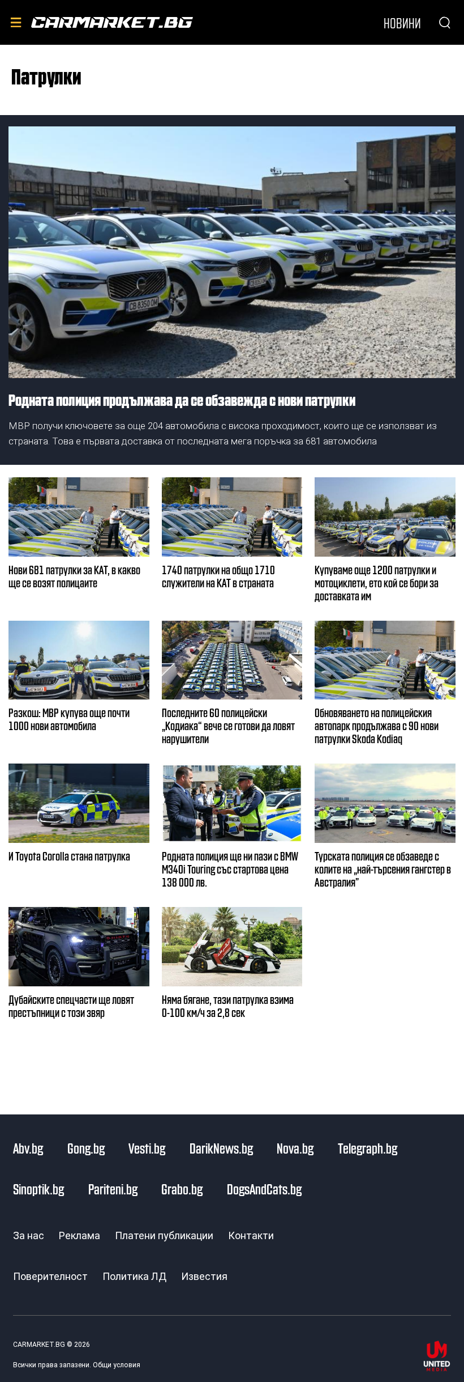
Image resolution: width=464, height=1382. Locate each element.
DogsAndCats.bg (264, 1189)
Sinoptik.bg (38, 1189)
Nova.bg (295, 1148)
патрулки (46, 75)
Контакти (251, 1235)
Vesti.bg (146, 1148)
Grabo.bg (182, 1189)
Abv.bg (28, 1148)
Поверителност (50, 1276)
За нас (28, 1235)
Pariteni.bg (113, 1189)
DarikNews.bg (221, 1148)
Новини (402, 23)
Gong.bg (86, 1148)
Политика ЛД (134, 1276)
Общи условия (116, 1365)
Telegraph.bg (367, 1148)
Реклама (79, 1235)
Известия (204, 1276)
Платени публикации (164, 1235)
